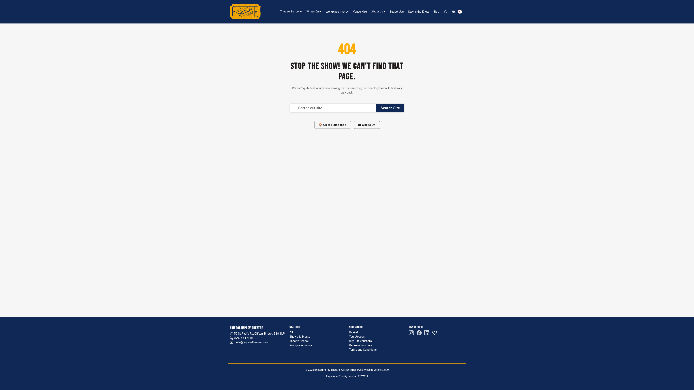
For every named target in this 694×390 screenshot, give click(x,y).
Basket (353, 332)
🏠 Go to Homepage (332, 125)
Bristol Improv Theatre (246, 328)
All (291, 332)
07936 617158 (243, 338)
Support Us (397, 11)
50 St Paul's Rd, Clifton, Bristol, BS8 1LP (259, 333)
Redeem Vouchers (360, 345)
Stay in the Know (418, 11)
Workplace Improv (337, 11)
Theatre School (289, 11)
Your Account (357, 336)
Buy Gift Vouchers (360, 341)
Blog (436, 11)
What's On (313, 11)
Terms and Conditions (363, 349)
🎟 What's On (366, 125)
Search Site (390, 108)
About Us (377, 11)
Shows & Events (300, 336)
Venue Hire (360, 11)
